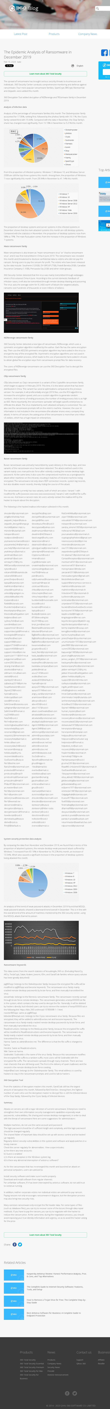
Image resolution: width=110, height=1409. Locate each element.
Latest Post (20, 34)
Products (54, 34)
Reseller (101, 1363)
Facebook (104, 52)
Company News (87, 34)
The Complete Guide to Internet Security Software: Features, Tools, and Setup (55, 1288)
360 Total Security (28, 1360)
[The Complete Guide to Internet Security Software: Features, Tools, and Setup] (14, 1288)
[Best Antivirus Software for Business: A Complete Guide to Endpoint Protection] (14, 1314)
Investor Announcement (57, 1374)
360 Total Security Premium (32, 1367)
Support (79, 1360)
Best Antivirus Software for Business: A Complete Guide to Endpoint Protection (54, 1314)
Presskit (50, 1371)
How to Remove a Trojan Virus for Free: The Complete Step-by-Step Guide (56, 1301)
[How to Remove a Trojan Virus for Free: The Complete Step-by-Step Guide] (14, 1301)
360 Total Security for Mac (31, 1371)
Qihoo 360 (81, 1363)
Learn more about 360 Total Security (45, 73)
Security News (53, 1367)
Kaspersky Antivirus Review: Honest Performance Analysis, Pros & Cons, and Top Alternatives (56, 1275)
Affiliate (101, 1360)
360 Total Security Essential (32, 1363)
